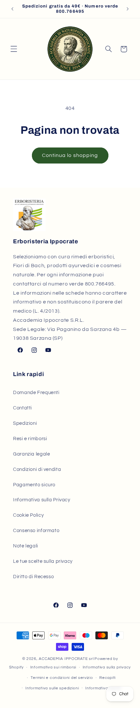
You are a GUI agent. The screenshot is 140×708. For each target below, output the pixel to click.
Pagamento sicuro (34, 484)
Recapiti (107, 678)
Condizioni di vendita (37, 469)
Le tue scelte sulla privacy (43, 561)
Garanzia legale (31, 454)
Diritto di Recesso (33, 576)
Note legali (25, 546)
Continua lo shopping (70, 155)
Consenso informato (36, 530)
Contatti (22, 408)
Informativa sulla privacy (107, 667)
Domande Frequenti (36, 392)
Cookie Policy (28, 515)
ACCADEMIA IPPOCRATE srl (66, 659)
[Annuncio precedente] (12, 9)
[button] (13, 49)
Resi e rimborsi (30, 438)
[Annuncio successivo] (127, 9)
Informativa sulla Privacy (41, 499)
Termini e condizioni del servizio (62, 678)
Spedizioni (25, 423)
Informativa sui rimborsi (53, 667)
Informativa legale (103, 688)
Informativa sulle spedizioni (52, 688)
